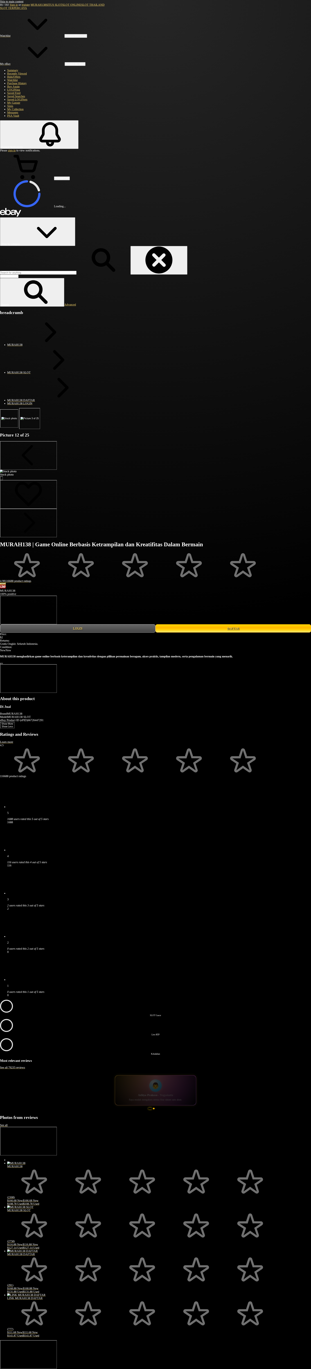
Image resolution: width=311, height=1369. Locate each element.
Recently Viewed (17, 73)
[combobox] (38, 273)
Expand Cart (61, 178)
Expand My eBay (75, 64)
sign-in (12, 150)
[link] (28, 610)
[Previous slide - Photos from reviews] (28, 1148)
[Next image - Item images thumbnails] (28, 523)
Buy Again (13, 86)
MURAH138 (38, 4)
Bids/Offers (13, 76)
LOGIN (78, 628)
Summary (12, 70)
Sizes (10, 105)
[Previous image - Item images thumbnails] (28, 455)
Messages (12, 112)
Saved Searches (16, 96)
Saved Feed (14, 93)
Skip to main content (11, 1)
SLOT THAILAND (93, 4)
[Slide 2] (153, 1116)
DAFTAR (233, 628)
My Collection (15, 109)
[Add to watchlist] (28, 494)
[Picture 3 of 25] (29, 418)
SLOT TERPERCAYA (13, 8)
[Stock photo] (9, 418)
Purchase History (17, 83)
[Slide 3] (156, 1116)
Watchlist (12, 80)
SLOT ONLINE (71, 4)
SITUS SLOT (54, 4)
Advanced (70, 304)
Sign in (14, 4)
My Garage (13, 102)
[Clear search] (158, 260)
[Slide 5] (162, 1116)
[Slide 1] (149, 1116)
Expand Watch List (76, 36)
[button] (32, 292)
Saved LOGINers (17, 99)
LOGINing (13, 89)
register (26, 4)
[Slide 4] (159, 1116)
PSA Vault (13, 115)
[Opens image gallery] (1, 478)
